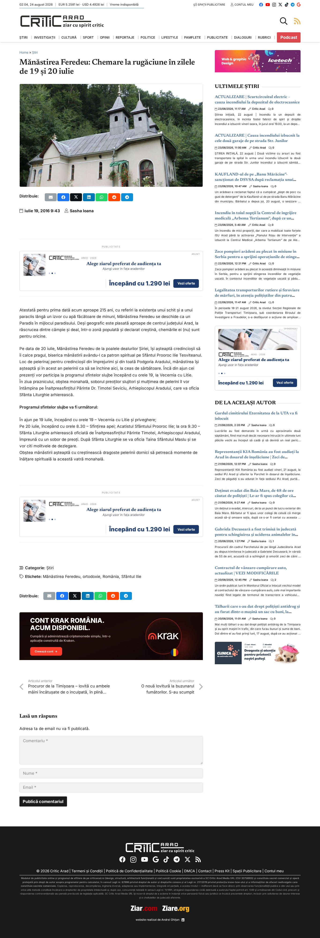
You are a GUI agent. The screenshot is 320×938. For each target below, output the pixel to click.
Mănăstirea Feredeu (61, 576)
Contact (205, 871)
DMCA (189, 871)
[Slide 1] (49, 273)
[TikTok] (286, 5)
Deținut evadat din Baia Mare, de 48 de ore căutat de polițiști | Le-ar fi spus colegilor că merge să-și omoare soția (254, 496)
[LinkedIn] (183, 920)
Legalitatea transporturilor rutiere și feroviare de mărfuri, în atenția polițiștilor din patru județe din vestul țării (257, 295)
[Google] (299, 5)
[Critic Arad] (62, 21)
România (111, 576)
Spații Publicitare (247, 871)
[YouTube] (267, 5)
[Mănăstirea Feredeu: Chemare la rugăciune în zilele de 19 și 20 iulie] (111, 87)
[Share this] (63, 197)
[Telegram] (292, 5)
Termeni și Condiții (87, 871)
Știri (35, 52)
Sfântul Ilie (131, 576)
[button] (283, 21)
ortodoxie (91, 576)
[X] (280, 5)
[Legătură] (297, 21)
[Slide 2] (52, 273)
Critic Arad (258, 108)
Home (23, 52)
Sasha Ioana (82, 210)
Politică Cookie (168, 871)
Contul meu (274, 871)
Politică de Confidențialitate (129, 871)
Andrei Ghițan (170, 919)
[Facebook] (261, 5)
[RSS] (198, 859)
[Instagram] (274, 5)
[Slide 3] (55, 273)
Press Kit (222, 871)
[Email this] (51, 197)
